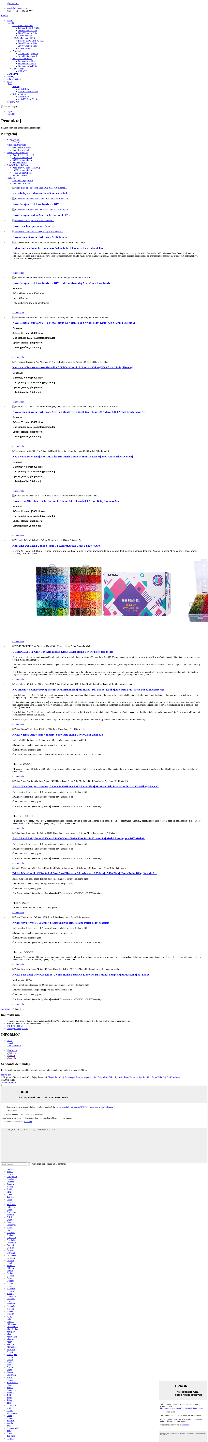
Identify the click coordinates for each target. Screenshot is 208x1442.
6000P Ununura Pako (27, 33)
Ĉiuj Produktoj (173, 1077)
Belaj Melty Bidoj (105, 1077)
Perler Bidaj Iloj (159, 1077)
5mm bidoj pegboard (27, 56)
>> (13, 1009)
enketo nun (6, 1075)
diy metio (119, 1077)
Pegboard (16, 51)
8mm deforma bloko (27, 63)
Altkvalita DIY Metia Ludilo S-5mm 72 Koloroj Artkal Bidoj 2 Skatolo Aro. (56, 545)
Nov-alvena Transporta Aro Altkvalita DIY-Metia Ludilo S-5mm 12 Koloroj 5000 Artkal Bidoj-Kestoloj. (72, 367)
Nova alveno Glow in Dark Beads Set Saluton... (39, 236)
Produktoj (11, 23)
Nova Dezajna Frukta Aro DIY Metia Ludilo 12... (41, 215)
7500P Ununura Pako (27, 46)
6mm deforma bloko (27, 61)
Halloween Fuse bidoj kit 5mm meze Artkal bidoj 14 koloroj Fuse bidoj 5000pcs (58, 247)
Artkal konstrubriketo (22, 58)
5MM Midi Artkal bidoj (23, 25)
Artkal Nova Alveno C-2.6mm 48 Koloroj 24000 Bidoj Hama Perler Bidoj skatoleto (60, 922)
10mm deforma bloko (27, 66)
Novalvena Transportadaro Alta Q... (33, 226)
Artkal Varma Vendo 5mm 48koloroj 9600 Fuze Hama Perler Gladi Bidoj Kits (57, 734)
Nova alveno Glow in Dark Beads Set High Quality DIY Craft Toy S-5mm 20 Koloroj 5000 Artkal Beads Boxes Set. (79, 411)
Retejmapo (70, 1077)
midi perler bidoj (143, 1077)
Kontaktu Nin (13, 102)
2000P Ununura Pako (27, 43)
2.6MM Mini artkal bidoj (23, 38)
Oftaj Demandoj (14, 79)
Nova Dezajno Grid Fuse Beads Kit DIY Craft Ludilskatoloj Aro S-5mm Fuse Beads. (61, 283)
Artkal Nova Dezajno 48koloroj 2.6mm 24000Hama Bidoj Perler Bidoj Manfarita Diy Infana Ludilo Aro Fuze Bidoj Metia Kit (85, 786)
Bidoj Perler (129, 1077)
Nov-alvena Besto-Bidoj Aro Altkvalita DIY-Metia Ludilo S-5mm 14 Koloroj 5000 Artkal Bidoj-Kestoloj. (73, 456)
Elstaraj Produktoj (56, 1077)
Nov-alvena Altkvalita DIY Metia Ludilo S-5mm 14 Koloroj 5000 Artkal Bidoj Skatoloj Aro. (66, 501)
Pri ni (9, 81)
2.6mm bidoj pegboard (28, 53)
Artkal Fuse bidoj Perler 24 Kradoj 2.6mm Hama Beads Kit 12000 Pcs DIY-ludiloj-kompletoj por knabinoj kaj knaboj (81, 974)
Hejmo (10, 20)
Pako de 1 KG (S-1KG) (28, 28)
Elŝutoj (10, 84)
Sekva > (8, 1009)
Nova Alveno (18, 69)
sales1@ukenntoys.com (17, 8)
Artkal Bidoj (23, 89)
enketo (15, 273)
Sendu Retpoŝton (8, 1082)
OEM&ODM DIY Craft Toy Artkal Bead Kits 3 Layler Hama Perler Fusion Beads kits (62, 651)
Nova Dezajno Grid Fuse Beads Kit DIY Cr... (38, 204)
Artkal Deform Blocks (28, 91)
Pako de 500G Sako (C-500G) (31, 41)
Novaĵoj (10, 76)
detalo (21, 273)
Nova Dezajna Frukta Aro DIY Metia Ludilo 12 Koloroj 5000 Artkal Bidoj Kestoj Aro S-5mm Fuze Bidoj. (73, 322)
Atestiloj (16, 86)
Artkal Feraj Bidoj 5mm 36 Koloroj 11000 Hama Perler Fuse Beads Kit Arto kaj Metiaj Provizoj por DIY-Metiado (78, 838)
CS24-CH (22, 71)
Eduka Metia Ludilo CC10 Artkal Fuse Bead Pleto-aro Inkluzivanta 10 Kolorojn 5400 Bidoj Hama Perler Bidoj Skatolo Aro (84, 873)
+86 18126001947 (15, 1026)
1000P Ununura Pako (27, 30)
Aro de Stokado (25, 35)
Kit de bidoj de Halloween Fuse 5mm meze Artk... (41, 193)
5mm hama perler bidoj (86, 1077)
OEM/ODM (12, 74)
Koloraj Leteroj (19, 94)
